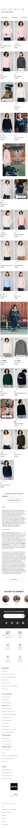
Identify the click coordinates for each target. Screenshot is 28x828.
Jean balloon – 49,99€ (7, 330)
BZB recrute (5, 680)
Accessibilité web (6, 720)
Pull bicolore (3, 204)
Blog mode (5, 688)
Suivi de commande (7, 758)
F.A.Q (3, 752)
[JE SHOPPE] (21, 189)
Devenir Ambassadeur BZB (9, 677)
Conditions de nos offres (8, 803)
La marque (5, 671)
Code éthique (5, 723)
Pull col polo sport (18, 137)
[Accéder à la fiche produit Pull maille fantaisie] (21, 220)
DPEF (3, 821)
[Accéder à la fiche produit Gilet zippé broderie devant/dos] (21, 378)
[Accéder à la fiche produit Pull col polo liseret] (7, 470)
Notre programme (7, 708)
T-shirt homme (6, 699)
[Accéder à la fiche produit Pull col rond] (21, 31)
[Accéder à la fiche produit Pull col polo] (21, 92)
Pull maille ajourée (18, 265)
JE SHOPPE (21, 196)
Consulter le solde (7, 741)
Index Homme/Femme (8, 732)
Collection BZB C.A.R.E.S (8, 711)
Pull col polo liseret (5, 485)
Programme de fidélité (8, 674)
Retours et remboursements (9, 755)
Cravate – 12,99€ (6, 332)
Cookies (4, 815)
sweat (12, 544)
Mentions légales (6, 812)
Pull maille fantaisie (19, 234)
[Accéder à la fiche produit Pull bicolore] (7, 189)
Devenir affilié (6, 683)
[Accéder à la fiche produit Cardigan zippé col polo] (7, 250)
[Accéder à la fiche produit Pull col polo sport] (21, 123)
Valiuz (3, 818)
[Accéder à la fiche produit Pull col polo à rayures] (7, 31)
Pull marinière (17, 76)
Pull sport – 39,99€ (7, 326)
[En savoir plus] (7, 92)
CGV (3, 806)
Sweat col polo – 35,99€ (12, 172)
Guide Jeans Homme (7, 772)
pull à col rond (22, 532)
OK (22, 616)
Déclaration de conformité (9, 729)
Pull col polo (17, 107)
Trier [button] (25, 17)
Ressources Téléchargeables (10, 685)
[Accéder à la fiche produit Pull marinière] (21, 61)
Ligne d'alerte (5, 726)
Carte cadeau (5, 738)
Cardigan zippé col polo (6, 265)
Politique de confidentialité (9, 809)
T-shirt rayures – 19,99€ (12, 174)
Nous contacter (6, 749)
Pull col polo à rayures (5, 45)
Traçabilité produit (7, 717)
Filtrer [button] (5, 17)
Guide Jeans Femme (7, 775)
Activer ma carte (6, 744)
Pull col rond (17, 45)
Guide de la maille (7, 778)
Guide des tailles (6, 769)
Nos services (5, 761)
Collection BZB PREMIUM (8, 714)
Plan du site (5, 824)
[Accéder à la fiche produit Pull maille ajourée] (21, 250)
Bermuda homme (6, 702)
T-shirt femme (6, 697)
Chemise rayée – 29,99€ (8, 328)
